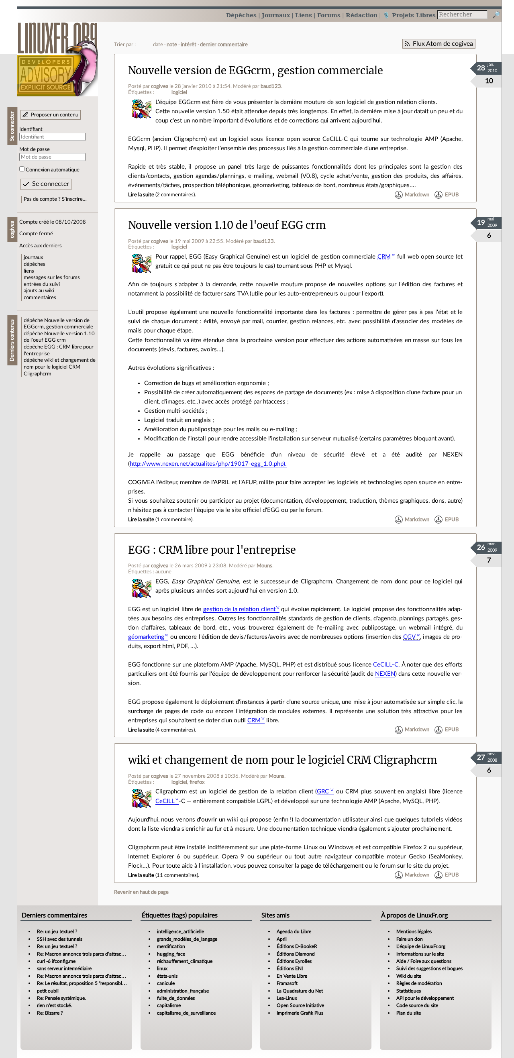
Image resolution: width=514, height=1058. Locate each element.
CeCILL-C (385, 665)
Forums (329, 15)
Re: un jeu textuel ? (57, 931)
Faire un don (409, 939)
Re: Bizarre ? (50, 1013)
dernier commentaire (224, 44)
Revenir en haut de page (141, 892)
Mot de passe (34, 149)
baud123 (271, 86)
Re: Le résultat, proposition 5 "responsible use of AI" (91, 983)
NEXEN (385, 674)
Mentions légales (414, 931)
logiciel (179, 92)
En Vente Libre (292, 976)
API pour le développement (425, 998)
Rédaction (361, 15)
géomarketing (146, 637)
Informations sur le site (420, 954)
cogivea (159, 86)
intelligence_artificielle (180, 931)
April (282, 939)
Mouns (264, 565)
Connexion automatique (53, 169)
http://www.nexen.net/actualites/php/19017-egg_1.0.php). (208, 464)
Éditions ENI (290, 968)
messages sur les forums (52, 277)
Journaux (276, 15)
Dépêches (241, 15)
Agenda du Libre (294, 931)
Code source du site (417, 1005)
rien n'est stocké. (54, 1005)
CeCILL (165, 801)
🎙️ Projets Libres (409, 15)
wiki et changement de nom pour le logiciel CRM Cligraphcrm (60, 367)
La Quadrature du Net (300, 991)
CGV (409, 637)
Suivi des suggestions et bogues (429, 968)
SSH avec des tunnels (59, 939)
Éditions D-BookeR (297, 946)
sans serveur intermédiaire (64, 968)
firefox (197, 782)
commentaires (40, 297)
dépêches (34, 264)
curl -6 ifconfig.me (56, 961)
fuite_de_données (176, 998)
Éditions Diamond (296, 954)
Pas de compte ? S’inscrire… (55, 199)
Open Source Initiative (300, 1005)
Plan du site (408, 1013)
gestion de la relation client (239, 609)
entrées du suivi (42, 284)
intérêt (188, 44)
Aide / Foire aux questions (423, 961)
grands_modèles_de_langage (187, 939)
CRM (254, 721)
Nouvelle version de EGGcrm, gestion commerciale (255, 70)
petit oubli (48, 991)
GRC (323, 792)
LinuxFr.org (57, 55)
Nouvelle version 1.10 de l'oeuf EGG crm (227, 225)
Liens (303, 15)
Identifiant (31, 129)
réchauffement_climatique (184, 961)
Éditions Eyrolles (294, 961)
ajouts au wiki (39, 290)
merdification (171, 946)
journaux (33, 257)
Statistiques (408, 991)
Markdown (417, 194)
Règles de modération (419, 983)
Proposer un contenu (54, 114)
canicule (166, 983)
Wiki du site (408, 976)
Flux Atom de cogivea (443, 44)
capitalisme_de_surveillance (186, 1013)
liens (29, 271)
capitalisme (169, 1005)
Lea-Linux (287, 998)
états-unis (167, 976)
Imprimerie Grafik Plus (300, 1013)
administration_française (183, 991)
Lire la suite (141, 194)
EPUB (452, 194)
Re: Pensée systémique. (61, 998)
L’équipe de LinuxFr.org (420, 946)
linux (162, 968)
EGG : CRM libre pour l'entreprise (212, 550)
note (172, 44)
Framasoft (287, 983)
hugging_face (171, 954)
